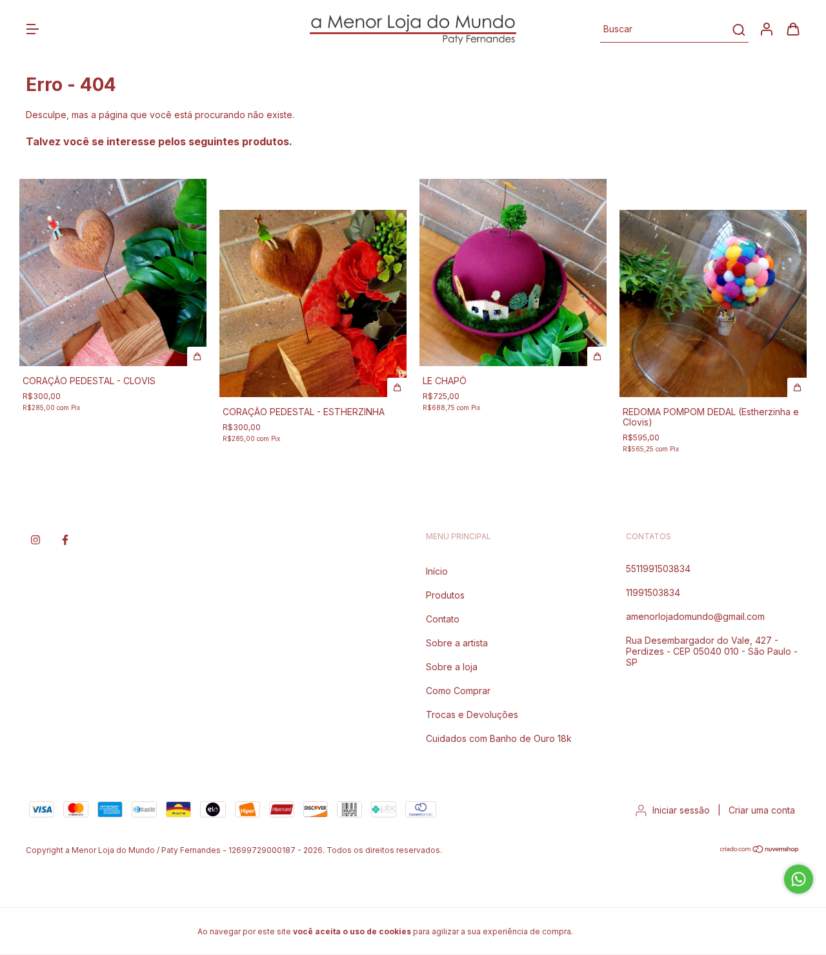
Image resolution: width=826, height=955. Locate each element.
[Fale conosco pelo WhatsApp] (798, 879)
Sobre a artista (457, 642)
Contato (442, 618)
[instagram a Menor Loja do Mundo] (35, 539)
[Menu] (32, 30)
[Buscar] (738, 29)
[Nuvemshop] (760, 851)
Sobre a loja (452, 666)
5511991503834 (658, 568)
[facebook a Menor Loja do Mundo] (65, 539)
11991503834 (653, 592)
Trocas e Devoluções (472, 714)
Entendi (607, 931)
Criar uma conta (762, 810)
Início (437, 571)
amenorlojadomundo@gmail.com (695, 616)
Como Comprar (458, 690)
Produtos (445, 595)
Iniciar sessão (681, 810)
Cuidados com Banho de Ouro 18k (499, 738)
